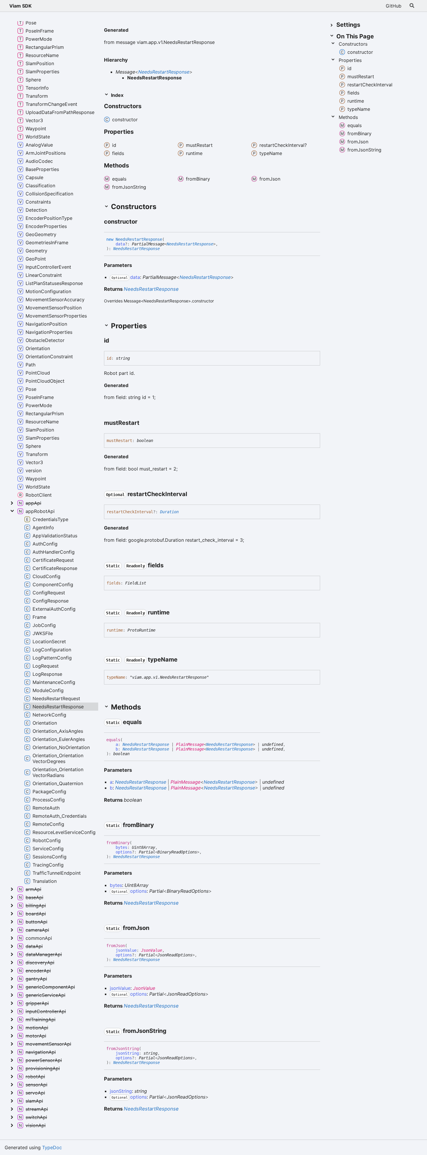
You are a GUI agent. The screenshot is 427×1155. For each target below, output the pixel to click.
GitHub (393, 6)
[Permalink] (133, 30)
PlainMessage (190, 744)
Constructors (353, 44)
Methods (348, 117)
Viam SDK (20, 6)
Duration (169, 511)
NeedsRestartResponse (163, 72)
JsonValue (151, 950)
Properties (350, 60)
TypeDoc (52, 1147)
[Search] (412, 6)
